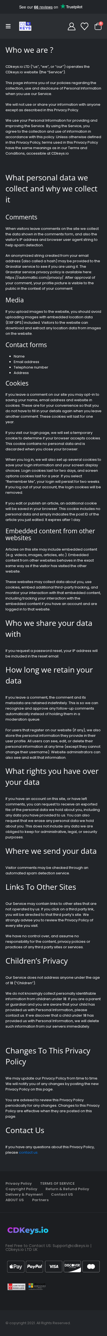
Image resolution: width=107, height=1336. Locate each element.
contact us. (28, 1152)
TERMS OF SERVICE (57, 1183)
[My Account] (71, 26)
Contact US (62, 1194)
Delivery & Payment (24, 1194)
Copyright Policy (21, 1189)
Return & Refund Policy (67, 1189)
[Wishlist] (84, 26)
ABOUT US (14, 1200)
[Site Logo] (25, 26)
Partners (40, 1200)
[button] (9, 26)
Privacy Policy (18, 1183)
